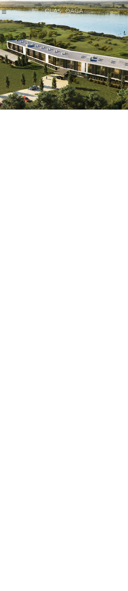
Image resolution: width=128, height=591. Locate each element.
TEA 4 (89, 588)
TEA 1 (30, 588)
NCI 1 (36, 588)
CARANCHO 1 (83, 588)
